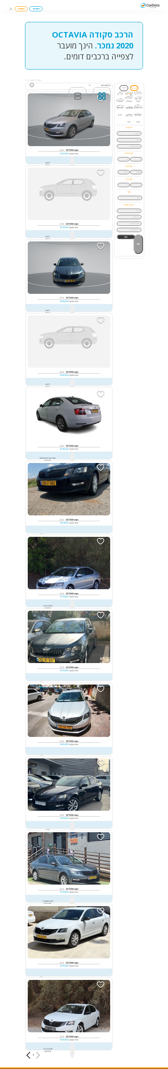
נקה (138, 244)
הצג (125, 237)
